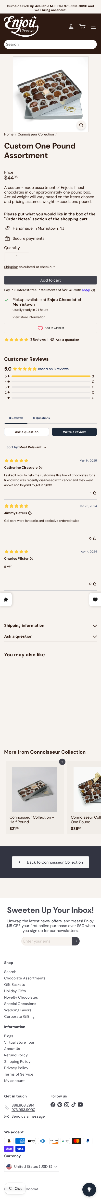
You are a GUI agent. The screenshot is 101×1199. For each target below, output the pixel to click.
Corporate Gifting (19, 1016)
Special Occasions (20, 1003)
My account (14, 1080)
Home (8, 134)
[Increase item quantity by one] (25, 257)
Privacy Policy (16, 1067)
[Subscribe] (76, 941)
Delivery (62, 9)
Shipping (11, 267)
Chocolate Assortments (25, 978)
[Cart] (82, 27)
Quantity (12, 247)
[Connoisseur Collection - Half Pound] (35, 797)
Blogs (8, 1036)
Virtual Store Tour (19, 1042)
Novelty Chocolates (21, 997)
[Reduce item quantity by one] (8, 257)
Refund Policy (16, 1055)
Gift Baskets (14, 984)
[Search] (92, 44)
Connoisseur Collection (36, 134)
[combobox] (50, 44)
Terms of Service (18, 1074)
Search (10, 971)
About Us (12, 1048)
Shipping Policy (17, 1061)
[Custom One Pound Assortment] (35, 700)
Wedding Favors (18, 1010)
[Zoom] (81, 125)
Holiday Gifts (15, 991)
